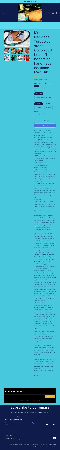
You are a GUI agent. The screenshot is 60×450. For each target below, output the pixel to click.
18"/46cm (38, 104)
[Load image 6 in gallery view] (7, 58)
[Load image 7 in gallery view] (14, 58)
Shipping (36, 88)
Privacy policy (44, 444)
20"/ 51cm (48, 104)
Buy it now (45, 125)
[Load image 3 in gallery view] (20, 51)
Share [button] (37, 376)
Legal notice (53, 446)
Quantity (36, 111)
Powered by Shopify (27, 444)
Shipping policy (35, 446)
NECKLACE (39, 94)
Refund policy (36, 444)
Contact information (44, 446)
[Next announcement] (57, 1)
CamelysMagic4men (17, 444)
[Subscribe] (43, 417)
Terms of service (52, 444)
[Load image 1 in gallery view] (7, 51)
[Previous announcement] (3, 1)
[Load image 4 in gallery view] (27, 51)
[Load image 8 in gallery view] (20, 58)
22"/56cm (38, 107)
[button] (3, 13)
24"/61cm (48, 107)
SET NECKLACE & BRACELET (43, 97)
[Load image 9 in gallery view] (27, 58)
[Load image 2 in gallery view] (14, 51)
